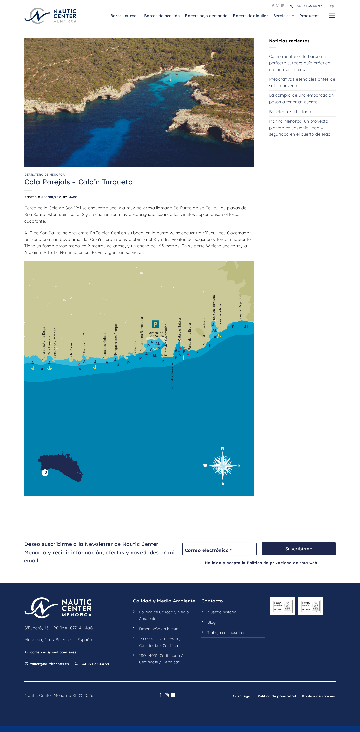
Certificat (171, 645)
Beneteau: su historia (290, 111)
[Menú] (332, 16)
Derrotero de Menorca (44, 174)
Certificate (148, 645)
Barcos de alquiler (250, 15)
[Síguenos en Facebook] (273, 6)
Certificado (168, 639)
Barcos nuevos (124, 15)
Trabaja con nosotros (226, 632)
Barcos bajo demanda (206, 15)
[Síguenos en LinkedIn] (282, 6)
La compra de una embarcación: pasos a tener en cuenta (302, 98)
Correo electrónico (208, 550)
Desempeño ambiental (159, 628)
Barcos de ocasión (162, 15)
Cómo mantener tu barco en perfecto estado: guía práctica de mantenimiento (300, 63)
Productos (309, 15)
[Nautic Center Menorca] (50, 16)
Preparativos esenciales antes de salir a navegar (302, 82)
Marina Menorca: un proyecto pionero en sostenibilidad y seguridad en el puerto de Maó (300, 127)
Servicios (282, 15)
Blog (211, 622)
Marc (72, 197)
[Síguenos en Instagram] (277, 6)
